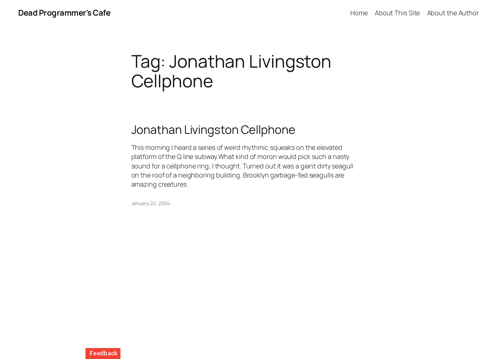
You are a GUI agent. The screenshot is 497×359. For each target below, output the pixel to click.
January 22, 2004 (150, 203)
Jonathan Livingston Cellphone (213, 129)
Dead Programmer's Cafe (64, 12)
